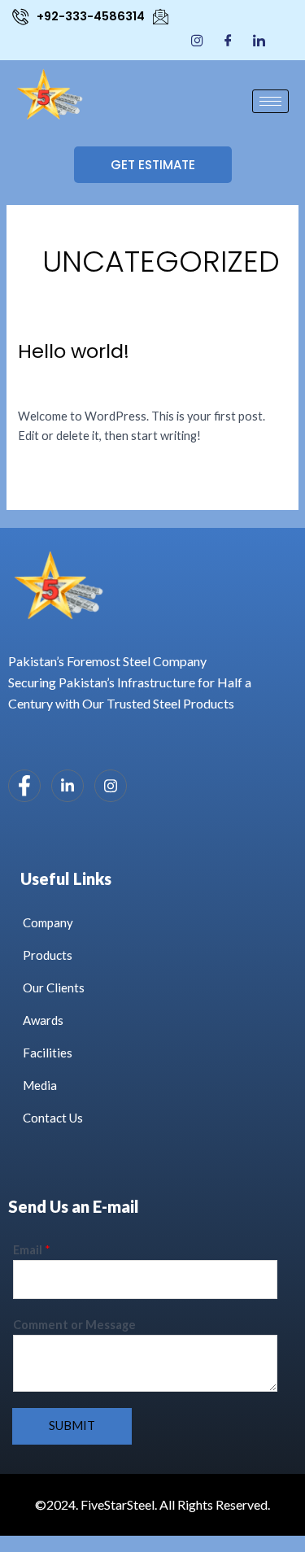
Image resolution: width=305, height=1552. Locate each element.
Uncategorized (126, 386)
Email (31, 1250)
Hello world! (73, 351)
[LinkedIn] (259, 40)
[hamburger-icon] (270, 101)
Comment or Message (74, 1325)
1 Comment (48, 386)
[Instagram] (197, 40)
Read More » (51, 472)
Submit (72, 1425)
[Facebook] (228, 40)
